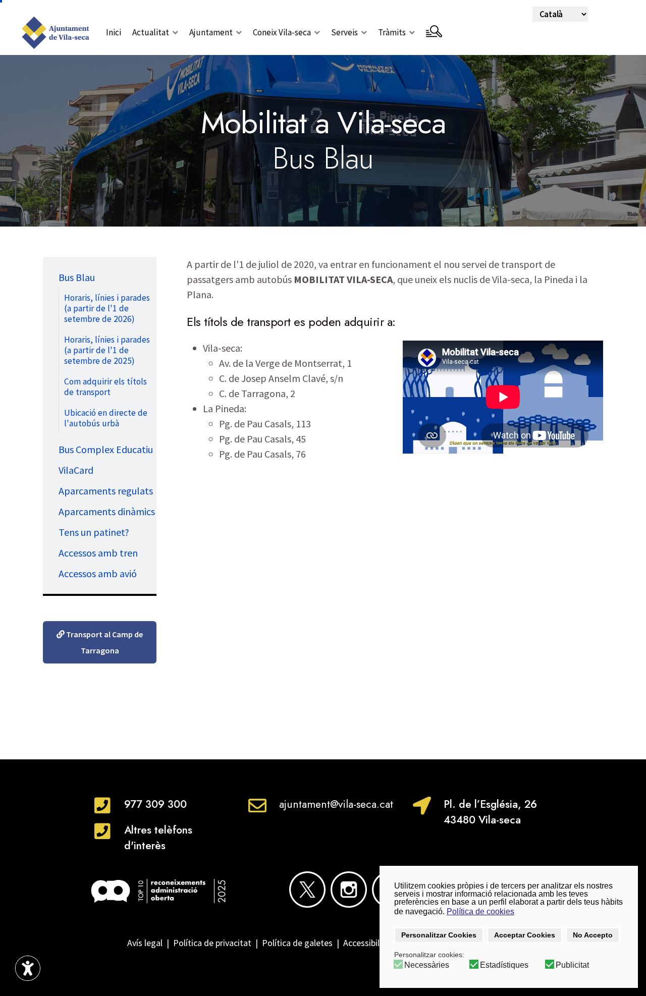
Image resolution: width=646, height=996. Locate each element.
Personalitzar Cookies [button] (438, 935)
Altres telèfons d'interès (158, 837)
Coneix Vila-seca (282, 32)
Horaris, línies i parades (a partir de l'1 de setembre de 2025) (107, 350)
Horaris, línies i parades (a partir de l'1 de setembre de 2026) (107, 308)
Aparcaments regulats (106, 490)
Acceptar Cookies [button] (524, 935)
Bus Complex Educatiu (106, 449)
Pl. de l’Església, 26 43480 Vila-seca (490, 812)
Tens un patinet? (94, 532)
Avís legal (145, 943)
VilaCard (76, 470)
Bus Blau (77, 277)
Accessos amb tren (98, 552)
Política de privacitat (212, 943)
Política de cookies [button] (480, 911)
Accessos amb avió (98, 573)
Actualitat (150, 32)
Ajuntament (211, 32)
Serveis (344, 32)
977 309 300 (155, 804)
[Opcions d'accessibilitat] (27, 968)
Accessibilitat (370, 943)
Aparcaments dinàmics (107, 511)
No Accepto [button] (593, 935)
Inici (113, 32)
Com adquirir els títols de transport (105, 387)
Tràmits (392, 32)
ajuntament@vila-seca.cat (336, 804)
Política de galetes (297, 943)
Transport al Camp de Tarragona (104, 642)
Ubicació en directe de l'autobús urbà (105, 418)
